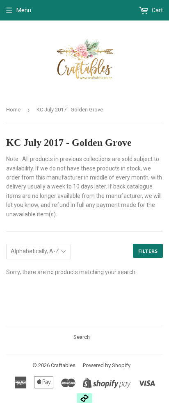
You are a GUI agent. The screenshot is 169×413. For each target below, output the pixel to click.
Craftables (63, 365)
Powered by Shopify (106, 365)
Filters (148, 251)
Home (13, 110)
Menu (23, 10)
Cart (157, 10)
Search (81, 337)
